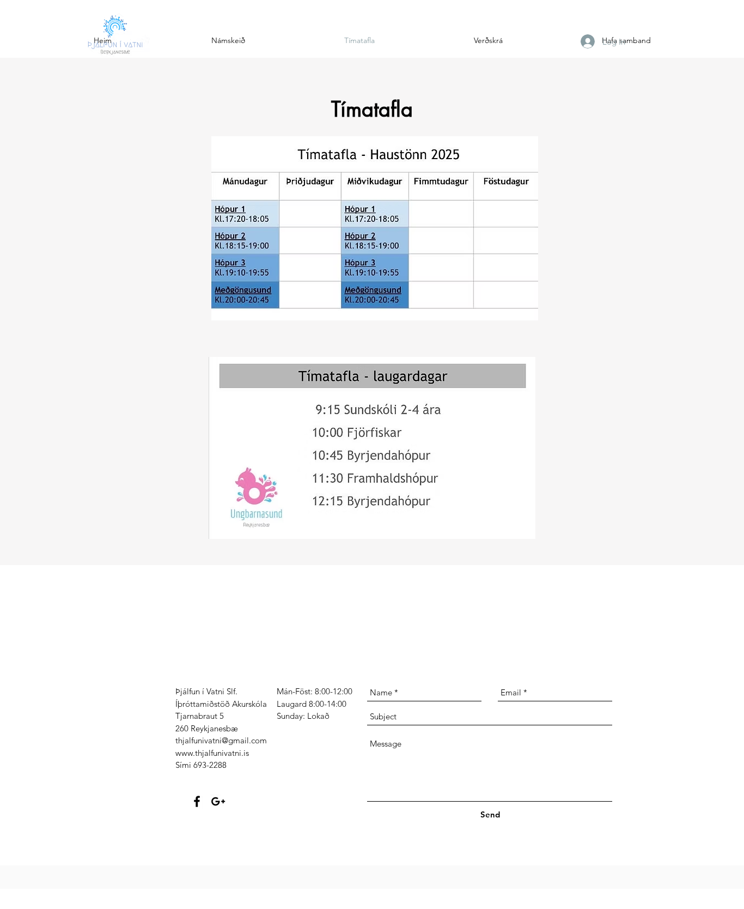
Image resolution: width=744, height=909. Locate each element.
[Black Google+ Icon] (218, 801)
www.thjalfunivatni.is (212, 753)
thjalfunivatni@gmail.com (221, 740)
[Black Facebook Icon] (197, 801)
